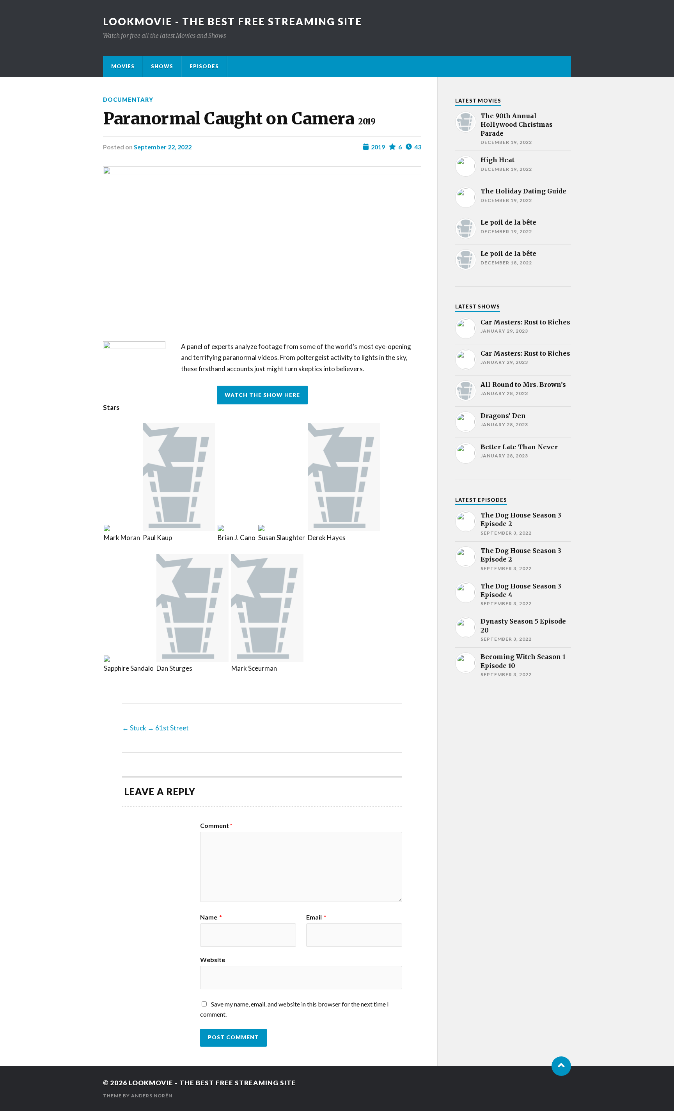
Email (316, 917)
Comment (216, 825)
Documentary (128, 99)
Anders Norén (151, 1096)
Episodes (204, 66)
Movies (123, 66)
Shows (162, 66)
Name (211, 917)
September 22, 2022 (163, 147)
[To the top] (561, 1066)
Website (212, 959)
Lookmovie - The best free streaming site (232, 21)
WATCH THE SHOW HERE (262, 395)
